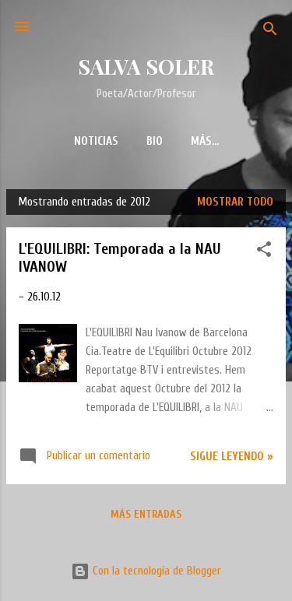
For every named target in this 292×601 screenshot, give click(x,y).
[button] (264, 252)
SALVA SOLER (146, 66)
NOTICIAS (96, 141)
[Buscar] (270, 31)
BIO (154, 141)
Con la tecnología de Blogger (155, 571)
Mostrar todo (235, 202)
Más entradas (146, 514)
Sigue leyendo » (231, 456)
